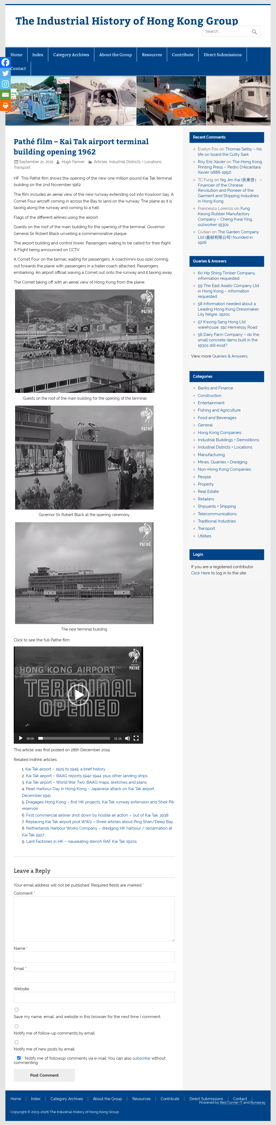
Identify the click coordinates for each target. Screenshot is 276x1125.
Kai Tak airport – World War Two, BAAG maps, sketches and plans (86, 782)
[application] (78, 695)
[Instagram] (5, 84)
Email (20, 969)
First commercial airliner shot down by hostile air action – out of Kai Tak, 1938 (97, 815)
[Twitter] (5, 73)
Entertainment (211, 402)
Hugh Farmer (73, 162)
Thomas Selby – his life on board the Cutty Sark (230, 152)
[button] (78, 695)
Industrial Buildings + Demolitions (228, 439)
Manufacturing (211, 454)
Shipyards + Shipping (217, 506)
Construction (210, 395)
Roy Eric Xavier (211, 161)
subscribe (141, 1058)
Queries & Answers (209, 261)
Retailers (206, 499)
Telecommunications (217, 513)
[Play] (20, 738)
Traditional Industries (217, 521)
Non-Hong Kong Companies (224, 469)
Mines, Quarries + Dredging (222, 462)
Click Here (200, 573)
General (205, 425)
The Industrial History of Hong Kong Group (127, 20)
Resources (152, 54)
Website (21, 989)
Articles (100, 162)
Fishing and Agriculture (219, 410)
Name (21, 949)
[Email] (5, 94)
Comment (24, 893)
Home (16, 54)
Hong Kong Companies (219, 432)
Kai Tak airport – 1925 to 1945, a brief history (65, 769)
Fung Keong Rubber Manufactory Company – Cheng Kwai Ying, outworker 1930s (225, 216)
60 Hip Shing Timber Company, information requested (227, 276)
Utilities (204, 536)
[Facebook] (5, 62)
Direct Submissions (223, 54)
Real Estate (208, 491)
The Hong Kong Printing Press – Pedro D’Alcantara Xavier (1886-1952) (230, 167)
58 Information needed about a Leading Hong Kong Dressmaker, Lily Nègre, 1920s (228, 309)
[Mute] (127, 738)
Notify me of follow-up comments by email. (54, 1033)
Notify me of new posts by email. (44, 1049)
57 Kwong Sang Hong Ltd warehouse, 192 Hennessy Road (227, 324)
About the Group (115, 54)
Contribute (183, 54)
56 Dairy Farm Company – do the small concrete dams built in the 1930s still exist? (228, 340)
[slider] (74, 738)
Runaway (257, 1102)
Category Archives (71, 54)
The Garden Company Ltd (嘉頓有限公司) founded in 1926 (228, 237)
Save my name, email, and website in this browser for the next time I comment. (87, 1017)
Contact (18, 68)
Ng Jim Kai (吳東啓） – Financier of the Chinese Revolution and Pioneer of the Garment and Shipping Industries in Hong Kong (230, 190)
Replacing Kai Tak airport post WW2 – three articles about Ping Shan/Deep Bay (99, 821)
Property (206, 484)
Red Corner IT (231, 1102)
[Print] (5, 105)
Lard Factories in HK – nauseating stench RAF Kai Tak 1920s (81, 841)
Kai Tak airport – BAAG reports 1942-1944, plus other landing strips (86, 775)
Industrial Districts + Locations (135, 162)
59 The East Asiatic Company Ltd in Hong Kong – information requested (228, 291)
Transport (22, 167)
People (204, 476)
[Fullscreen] (136, 738)
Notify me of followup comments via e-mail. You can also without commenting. (89, 1060)
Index (37, 54)
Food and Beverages (217, 417)
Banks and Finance (215, 388)
